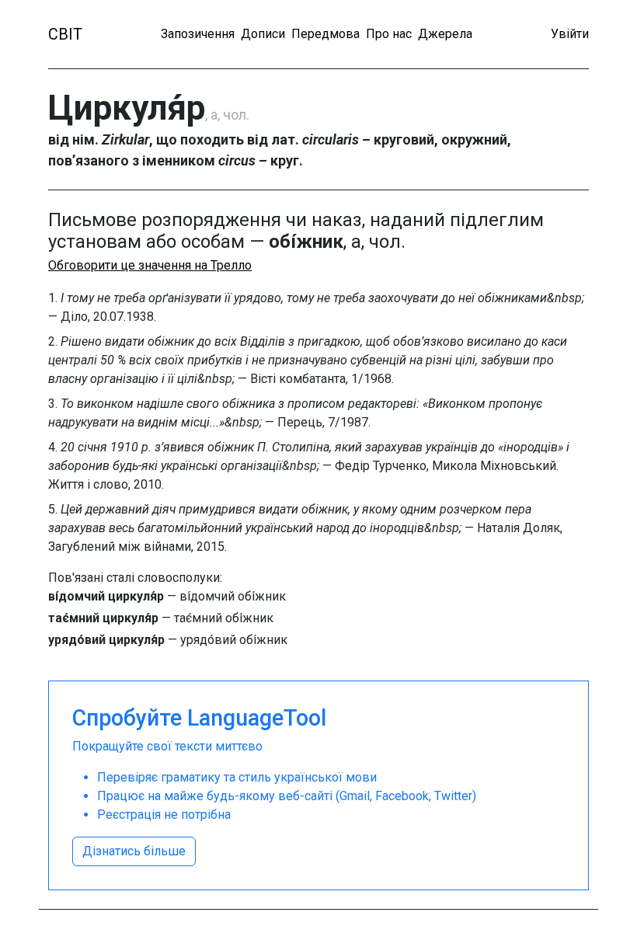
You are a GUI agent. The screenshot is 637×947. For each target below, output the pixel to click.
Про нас (389, 33)
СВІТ (65, 34)
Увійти (570, 33)
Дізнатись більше (134, 851)
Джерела (445, 33)
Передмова (325, 33)
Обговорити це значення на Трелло (150, 265)
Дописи (263, 33)
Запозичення (198, 33)
